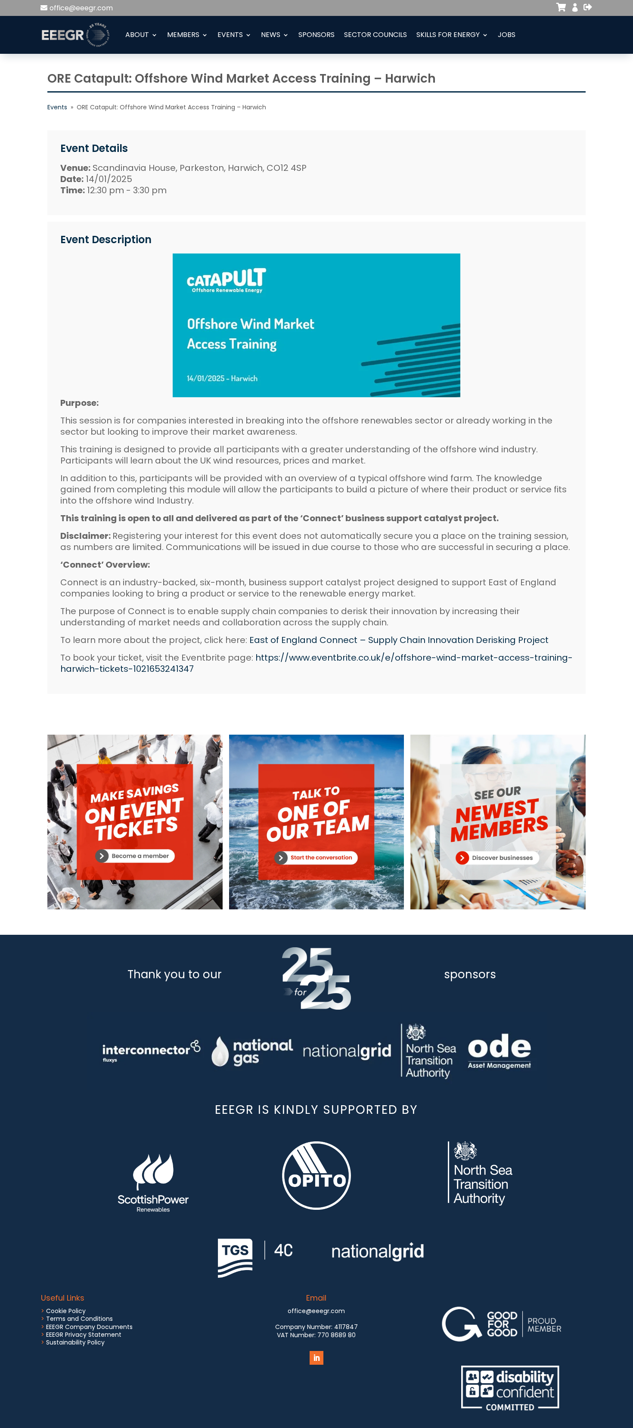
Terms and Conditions (79, 1318)
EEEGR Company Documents (89, 1327)
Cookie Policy (66, 1311)
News (270, 35)
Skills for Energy (448, 35)
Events (230, 35)
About (137, 35)
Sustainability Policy (75, 1342)
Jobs (506, 35)
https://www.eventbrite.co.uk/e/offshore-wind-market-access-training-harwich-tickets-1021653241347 (316, 663)
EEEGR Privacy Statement (83, 1334)
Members (183, 35)
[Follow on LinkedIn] (316, 1358)
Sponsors (316, 35)
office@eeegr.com (81, 8)
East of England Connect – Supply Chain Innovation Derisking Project (399, 640)
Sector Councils (375, 35)
